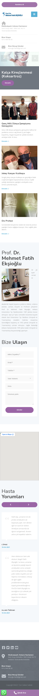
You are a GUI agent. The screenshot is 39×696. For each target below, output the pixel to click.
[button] (4, 58)
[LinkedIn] (12, 648)
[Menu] (34, 14)
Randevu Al (19, 5)
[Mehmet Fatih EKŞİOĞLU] (12, 14)
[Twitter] (8, 648)
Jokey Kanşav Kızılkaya (13, 173)
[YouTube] (16, 648)
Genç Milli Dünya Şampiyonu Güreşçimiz (16, 124)
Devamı (8, 83)
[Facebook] (4, 648)
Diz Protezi (7, 220)
